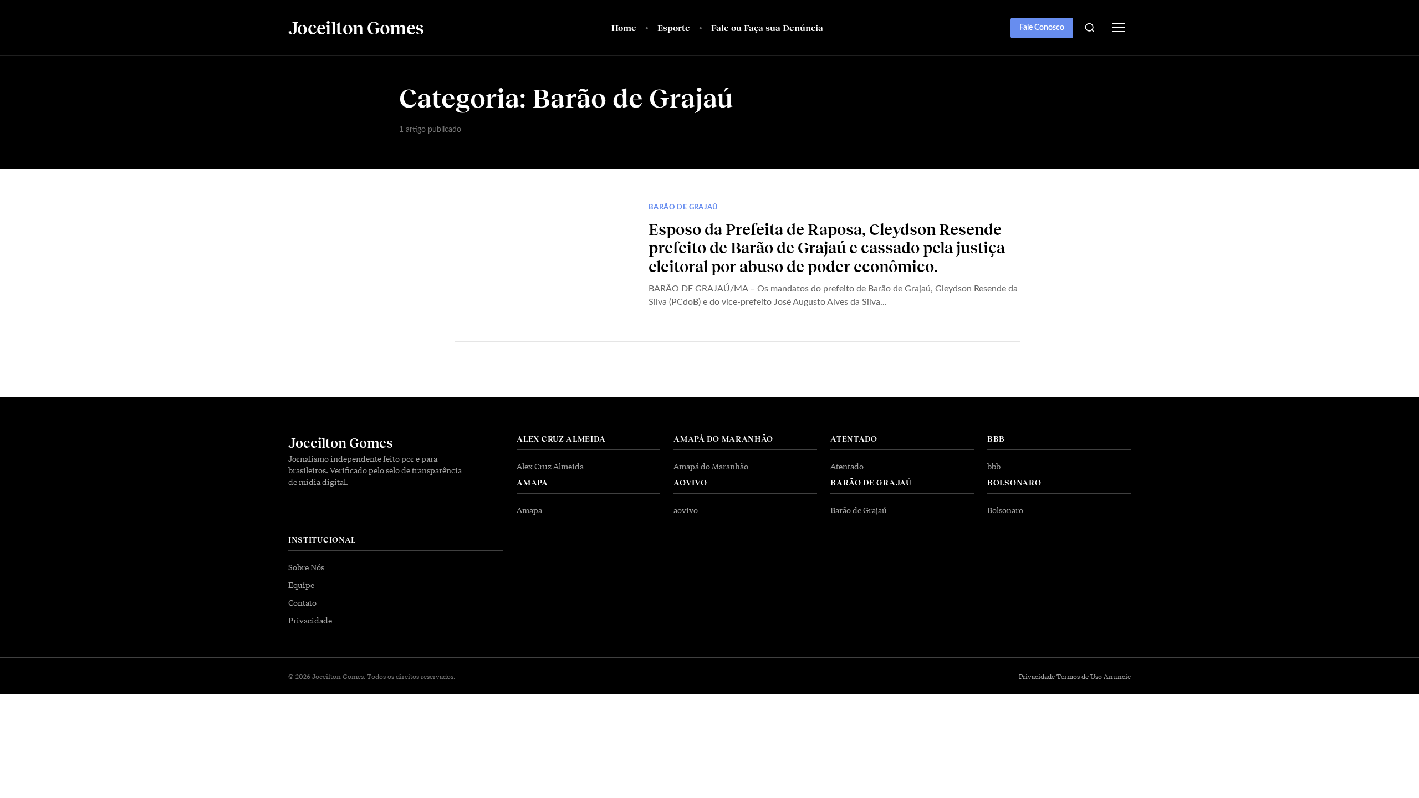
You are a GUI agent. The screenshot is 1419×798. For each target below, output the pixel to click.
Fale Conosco (1041, 28)
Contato (302, 602)
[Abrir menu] (1118, 28)
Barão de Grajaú (683, 207)
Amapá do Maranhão (710, 466)
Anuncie (1117, 676)
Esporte (673, 27)
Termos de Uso (1079, 676)
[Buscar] (1090, 28)
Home (623, 27)
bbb (994, 466)
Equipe (301, 584)
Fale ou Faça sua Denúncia (767, 27)
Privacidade (310, 620)
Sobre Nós (306, 566)
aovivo (685, 509)
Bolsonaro (1005, 509)
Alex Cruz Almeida (550, 466)
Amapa (529, 509)
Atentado (847, 466)
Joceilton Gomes (340, 442)
